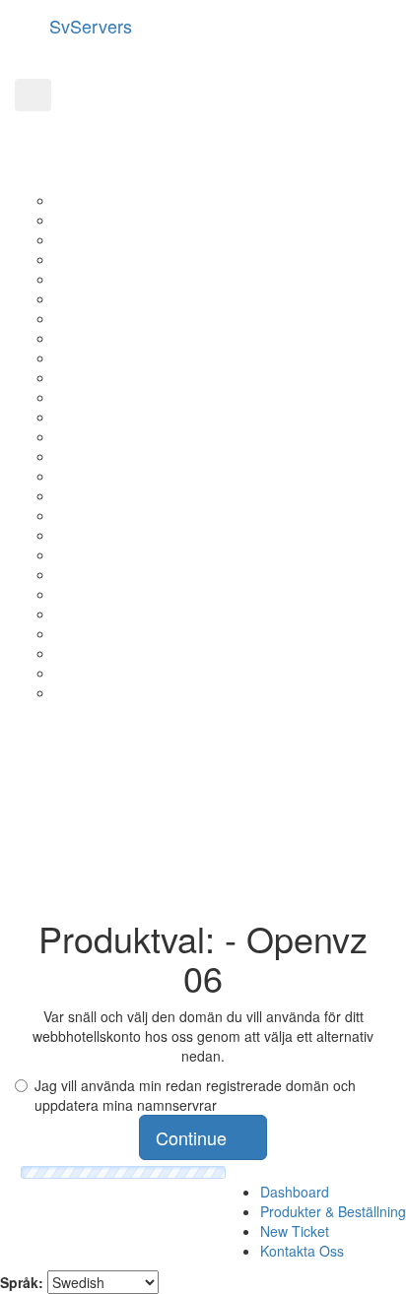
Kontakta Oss (302, 1251)
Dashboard (294, 1191)
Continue (196, 1137)
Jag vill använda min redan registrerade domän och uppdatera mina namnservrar (195, 1095)
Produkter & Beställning (333, 1211)
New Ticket (294, 1231)
